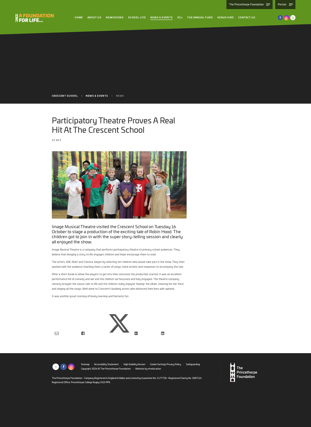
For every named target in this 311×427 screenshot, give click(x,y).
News (120, 96)
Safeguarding (193, 364)
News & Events (97, 96)
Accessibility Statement (106, 364)
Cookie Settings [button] (158, 364)
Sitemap (85, 364)
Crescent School (65, 96)
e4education (154, 369)
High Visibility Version (134, 364)
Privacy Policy (174, 364)
